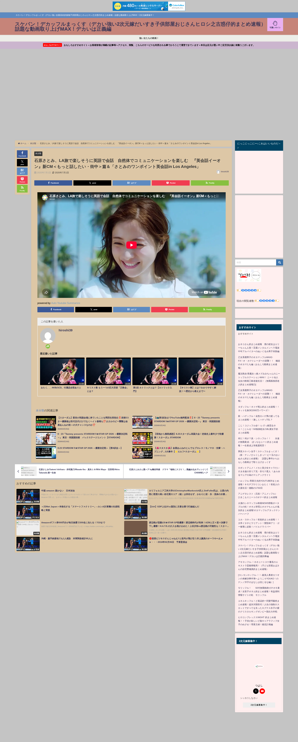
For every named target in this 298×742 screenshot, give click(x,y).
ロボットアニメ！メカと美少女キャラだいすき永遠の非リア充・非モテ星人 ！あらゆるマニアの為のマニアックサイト (259, 471)
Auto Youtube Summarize (65, 303)
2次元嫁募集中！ (259, 705)
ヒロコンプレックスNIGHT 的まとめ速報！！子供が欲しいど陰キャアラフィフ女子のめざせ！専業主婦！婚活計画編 (258, 621)
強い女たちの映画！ (149, 38)
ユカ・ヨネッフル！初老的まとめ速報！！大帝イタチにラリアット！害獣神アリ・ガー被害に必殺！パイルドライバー (258, 523)
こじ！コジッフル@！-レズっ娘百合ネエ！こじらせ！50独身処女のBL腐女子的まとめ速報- (258, 429)
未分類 (38, 153)
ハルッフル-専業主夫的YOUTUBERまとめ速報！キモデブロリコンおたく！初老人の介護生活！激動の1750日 (258, 484)
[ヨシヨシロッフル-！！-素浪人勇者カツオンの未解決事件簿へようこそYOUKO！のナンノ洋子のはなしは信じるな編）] (258, 578)
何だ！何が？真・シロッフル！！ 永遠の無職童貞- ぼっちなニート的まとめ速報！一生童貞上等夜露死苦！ (258, 442)
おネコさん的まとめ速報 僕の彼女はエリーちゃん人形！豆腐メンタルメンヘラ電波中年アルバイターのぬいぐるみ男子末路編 (258, 347)
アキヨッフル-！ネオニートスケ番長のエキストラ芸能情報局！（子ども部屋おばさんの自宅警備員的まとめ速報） (258, 565)
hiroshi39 (225, 172)
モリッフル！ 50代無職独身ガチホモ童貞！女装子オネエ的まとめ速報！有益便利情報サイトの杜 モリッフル (259, 591)
